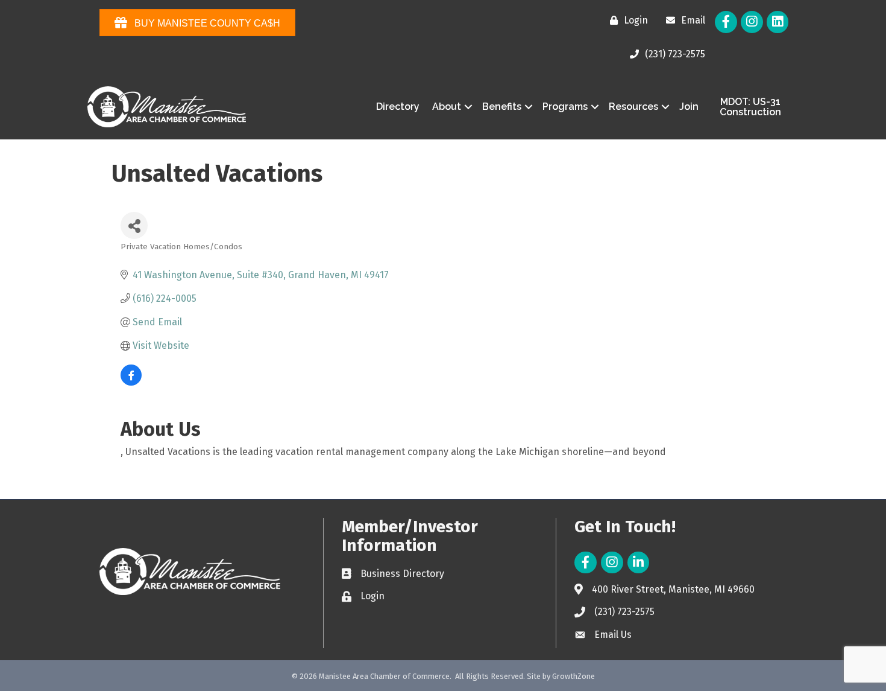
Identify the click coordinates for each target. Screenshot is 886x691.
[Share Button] (134, 225)
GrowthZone (573, 676)
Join (689, 106)
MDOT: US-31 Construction (750, 107)
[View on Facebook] (131, 382)
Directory (397, 106)
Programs (565, 106)
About (446, 106)
